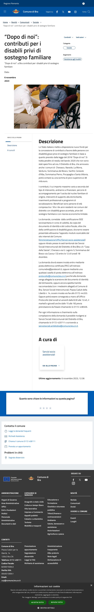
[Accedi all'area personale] (83, 3)
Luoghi (73, 521)
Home (5, 22)
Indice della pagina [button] (14, 137)
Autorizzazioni (53, 530)
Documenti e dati (8, 523)
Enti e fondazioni (8, 510)
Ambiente (51, 520)
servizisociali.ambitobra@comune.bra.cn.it (58, 326)
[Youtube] (68, 11)
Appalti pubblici (31, 515)
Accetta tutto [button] (37, 602)
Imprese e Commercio (33, 512)
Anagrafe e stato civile (34, 501)
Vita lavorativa (30, 508)
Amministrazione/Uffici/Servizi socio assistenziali (62, 240)
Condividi (67, 37)
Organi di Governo (9, 499)
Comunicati (24, 22)
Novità (14, 22)
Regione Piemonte (11, 3)
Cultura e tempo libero (34, 505)
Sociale (36, 22)
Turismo (27, 522)
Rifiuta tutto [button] (57, 602)
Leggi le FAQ (29, 559)
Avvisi (73, 506)
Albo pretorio (53, 552)
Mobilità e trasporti (32, 525)
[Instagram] (74, 11)
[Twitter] (62, 11)
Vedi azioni (80, 37)
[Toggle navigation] (4, 11)
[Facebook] (56, 11)
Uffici (3, 506)
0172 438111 (15, 559)
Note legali (52, 556)
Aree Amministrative (10, 503)
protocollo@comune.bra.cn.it (52, 276)
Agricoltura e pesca (55, 533)
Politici (4, 513)
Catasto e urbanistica (33, 518)
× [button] (91, 585)
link (70, 597)
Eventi (73, 518)
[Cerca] (88, 11)
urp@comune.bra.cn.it (11, 580)
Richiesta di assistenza (34, 563)
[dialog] (47, 597)
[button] (47, 608)
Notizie (73, 499)
